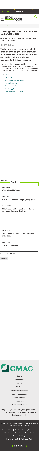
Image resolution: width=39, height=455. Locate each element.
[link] (19, 368)
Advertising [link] (8, 433)
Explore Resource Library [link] (19, 394)
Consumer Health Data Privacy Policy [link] (20, 439)
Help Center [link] (19, 387)
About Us (5, 26)
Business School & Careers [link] (19, 390)
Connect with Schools (13, 86)
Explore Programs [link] (19, 398)
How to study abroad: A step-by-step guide (18, 199)
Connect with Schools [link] (19, 405)
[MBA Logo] (13, 18)
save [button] (13, 45)
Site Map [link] (18, 433)
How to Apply (10, 89)
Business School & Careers (14, 80)
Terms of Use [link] (7, 430)
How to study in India (10, 245)
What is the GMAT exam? (11, 190)
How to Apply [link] (19, 380)
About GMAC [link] (30, 433)
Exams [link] (19, 376)
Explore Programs (11, 83)
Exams (7, 74)
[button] (2, 45)
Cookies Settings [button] (19, 436)
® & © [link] (17, 430)
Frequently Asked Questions (15, 92)
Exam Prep (8, 77)
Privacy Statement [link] (29, 430)
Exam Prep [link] (19, 383)
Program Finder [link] (20, 401)
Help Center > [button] (19, 446)
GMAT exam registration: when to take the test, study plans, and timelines (18, 210)
